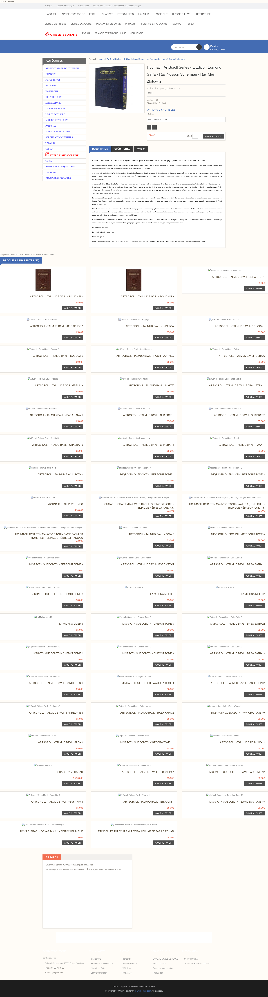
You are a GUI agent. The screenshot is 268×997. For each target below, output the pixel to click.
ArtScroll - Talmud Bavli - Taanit (242, 444)
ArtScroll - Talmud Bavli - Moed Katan (147, 564)
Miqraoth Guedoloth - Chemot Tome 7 (57, 653)
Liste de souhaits (98, 968)
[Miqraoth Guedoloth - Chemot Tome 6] (128, 616)
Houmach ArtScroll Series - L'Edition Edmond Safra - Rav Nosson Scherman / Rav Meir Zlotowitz (141, 58)
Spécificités (122, 148)
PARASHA (130, 23)
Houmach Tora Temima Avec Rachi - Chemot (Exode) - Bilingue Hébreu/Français (138, 505)
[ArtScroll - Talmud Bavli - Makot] (128, 378)
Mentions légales (191, 958)
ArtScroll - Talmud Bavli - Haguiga (150, 326)
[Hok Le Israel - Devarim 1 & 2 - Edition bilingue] (37, 824)
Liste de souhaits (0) (65, 5)
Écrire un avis (174, 88)
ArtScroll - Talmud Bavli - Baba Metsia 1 (237, 385)
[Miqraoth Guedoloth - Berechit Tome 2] (219, 467)
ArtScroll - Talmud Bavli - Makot (151, 385)
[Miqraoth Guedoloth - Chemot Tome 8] (128, 646)
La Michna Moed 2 (253, 594)
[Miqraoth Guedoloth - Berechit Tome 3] (219, 527)
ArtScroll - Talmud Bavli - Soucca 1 (240, 326)
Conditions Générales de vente (197, 963)
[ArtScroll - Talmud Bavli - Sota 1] (37, 467)
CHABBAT (107, 14)
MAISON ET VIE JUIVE (108, 23)
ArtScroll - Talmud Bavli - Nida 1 (60, 742)
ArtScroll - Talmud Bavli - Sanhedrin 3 (56, 712)
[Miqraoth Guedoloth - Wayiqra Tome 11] (128, 735)
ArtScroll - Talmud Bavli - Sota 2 (151, 534)
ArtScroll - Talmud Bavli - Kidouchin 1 (56, 296)
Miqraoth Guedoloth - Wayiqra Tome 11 (147, 742)
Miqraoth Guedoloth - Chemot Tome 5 (57, 594)
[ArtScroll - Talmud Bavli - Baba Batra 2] (219, 616)
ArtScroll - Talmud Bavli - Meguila (59, 385)
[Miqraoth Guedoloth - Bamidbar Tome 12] (219, 764)
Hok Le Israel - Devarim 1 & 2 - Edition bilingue (51, 831)
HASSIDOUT (161, 14)
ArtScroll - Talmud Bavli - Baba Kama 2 (147, 712)
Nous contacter (159, 963)
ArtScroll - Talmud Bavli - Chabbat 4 (148, 444)
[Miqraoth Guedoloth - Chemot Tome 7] (37, 646)
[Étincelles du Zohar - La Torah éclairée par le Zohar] (128, 824)
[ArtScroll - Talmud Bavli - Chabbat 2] (219, 408)
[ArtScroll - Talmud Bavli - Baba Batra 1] (219, 557)
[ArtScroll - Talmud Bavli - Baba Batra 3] (219, 646)
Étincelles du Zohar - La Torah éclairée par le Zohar (136, 831)
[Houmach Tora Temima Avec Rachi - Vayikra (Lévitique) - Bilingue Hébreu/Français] (219, 497)
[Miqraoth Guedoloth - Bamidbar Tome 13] (219, 794)
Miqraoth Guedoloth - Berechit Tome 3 (238, 534)
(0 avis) (163, 88)
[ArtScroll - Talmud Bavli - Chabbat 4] (128, 437)
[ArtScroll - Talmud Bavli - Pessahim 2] (128, 764)
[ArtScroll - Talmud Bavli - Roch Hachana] (128, 348)
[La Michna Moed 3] (37, 616)
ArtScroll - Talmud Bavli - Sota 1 (60, 474)
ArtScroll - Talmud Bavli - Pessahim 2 (148, 772)
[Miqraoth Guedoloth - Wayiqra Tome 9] (128, 675)
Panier (96, 5)
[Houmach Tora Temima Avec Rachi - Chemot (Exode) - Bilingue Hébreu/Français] (128, 497)
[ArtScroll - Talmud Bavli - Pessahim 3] (37, 794)
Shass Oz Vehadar (70, 772)
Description (100, 148)
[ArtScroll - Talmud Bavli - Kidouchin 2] (128, 269)
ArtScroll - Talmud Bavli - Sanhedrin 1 (56, 683)
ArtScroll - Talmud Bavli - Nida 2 (242, 742)
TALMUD (176, 23)
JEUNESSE (136, 33)
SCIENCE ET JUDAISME (154, 23)
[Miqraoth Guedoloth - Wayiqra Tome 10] (219, 705)
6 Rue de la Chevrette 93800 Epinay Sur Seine (64, 963)
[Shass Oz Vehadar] (37, 764)
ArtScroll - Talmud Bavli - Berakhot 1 (238, 277)
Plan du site (158, 972)
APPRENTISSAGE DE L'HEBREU (79, 14)
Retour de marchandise (163, 968)
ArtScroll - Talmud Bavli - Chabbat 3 (57, 444)
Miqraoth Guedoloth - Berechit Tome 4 (56, 564)
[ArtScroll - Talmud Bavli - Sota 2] (128, 527)
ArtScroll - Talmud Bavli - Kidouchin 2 (147, 296)
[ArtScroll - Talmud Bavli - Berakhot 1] (219, 269)
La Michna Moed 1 (162, 594)
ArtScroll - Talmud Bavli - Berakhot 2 (56, 326)
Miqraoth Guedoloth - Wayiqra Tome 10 (238, 712)
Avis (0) (141, 148)
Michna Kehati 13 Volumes (65, 504)
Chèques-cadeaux (130, 963)
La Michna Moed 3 (71, 623)
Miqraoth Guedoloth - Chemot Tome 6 (148, 623)
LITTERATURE (203, 14)
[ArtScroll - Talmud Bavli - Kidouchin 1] (37, 269)
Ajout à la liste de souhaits (149, 127)
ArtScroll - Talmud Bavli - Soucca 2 (58, 355)
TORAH (86, 33)
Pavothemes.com (143, 990)
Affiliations (126, 968)
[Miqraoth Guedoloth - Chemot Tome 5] (37, 587)
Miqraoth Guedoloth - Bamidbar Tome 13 (237, 801)
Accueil (92, 58)
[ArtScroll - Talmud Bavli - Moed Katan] (128, 557)
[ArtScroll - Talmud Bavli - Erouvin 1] (128, 794)
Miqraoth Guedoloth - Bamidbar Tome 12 (237, 772)
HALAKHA (143, 14)
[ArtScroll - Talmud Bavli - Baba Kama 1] (37, 408)
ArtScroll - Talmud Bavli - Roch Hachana (145, 355)
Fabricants (126, 958)
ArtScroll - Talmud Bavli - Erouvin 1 (148, 801)
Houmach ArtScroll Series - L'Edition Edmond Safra (32, 254)
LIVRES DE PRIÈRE (55, 23)
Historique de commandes (102, 963)
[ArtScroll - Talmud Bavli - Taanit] (219, 437)
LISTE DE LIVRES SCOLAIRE (165, 958)
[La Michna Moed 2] (219, 587)
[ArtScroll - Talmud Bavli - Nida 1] (37, 735)
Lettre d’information (99, 972)
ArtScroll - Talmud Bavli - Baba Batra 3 (237, 653)
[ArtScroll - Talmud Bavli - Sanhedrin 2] (219, 675)
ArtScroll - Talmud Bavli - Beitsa (242, 355)
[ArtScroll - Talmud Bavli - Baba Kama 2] (128, 705)
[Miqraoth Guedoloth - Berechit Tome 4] (37, 557)
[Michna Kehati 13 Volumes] (37, 497)
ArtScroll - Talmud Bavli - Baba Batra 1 (237, 564)
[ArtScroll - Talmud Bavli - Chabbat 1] (128, 408)
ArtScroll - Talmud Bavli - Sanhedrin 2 (238, 683)
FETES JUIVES (125, 14)
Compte (48, 5)
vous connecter (118, 5)
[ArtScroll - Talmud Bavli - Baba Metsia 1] (219, 378)
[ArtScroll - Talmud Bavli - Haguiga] (128, 319)
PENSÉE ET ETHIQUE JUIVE (110, 33)
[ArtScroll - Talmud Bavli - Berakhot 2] (37, 319)
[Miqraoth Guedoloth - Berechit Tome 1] (128, 467)
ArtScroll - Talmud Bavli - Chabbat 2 (239, 415)
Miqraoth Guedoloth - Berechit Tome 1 (147, 474)
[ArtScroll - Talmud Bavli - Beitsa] (219, 348)
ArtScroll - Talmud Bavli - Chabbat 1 (148, 415)
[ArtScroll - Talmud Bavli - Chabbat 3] (37, 437)
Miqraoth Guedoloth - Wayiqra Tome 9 (148, 683)
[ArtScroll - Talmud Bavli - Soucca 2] (37, 348)
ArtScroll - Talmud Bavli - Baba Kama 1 (56, 415)
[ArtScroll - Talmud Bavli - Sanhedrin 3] (37, 705)
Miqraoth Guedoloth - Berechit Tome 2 (238, 474)
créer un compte (134, 5)
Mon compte (96, 958)
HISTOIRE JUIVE (181, 14)
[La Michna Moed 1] (128, 587)
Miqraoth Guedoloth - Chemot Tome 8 (148, 653)
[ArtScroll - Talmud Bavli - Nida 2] (219, 735)
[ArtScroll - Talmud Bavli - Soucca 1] (219, 319)
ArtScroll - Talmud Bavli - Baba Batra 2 (237, 623)
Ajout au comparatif (154, 127)
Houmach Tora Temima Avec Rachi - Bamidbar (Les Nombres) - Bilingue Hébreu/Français (49, 535)
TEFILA (190, 23)
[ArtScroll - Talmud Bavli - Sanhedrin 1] (37, 675)
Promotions (127, 972)
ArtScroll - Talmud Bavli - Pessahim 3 (57, 801)
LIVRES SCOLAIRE (81, 23)
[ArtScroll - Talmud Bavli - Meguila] (37, 378)
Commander (83, 5)
